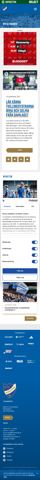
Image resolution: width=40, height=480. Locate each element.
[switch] (35, 248)
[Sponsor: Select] (33, 3)
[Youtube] (4, 460)
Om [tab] (32, 206)
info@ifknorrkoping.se (14, 432)
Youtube (10, 460)
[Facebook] (4, 448)
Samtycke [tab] (7, 206)
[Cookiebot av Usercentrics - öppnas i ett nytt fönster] (29, 200)
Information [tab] (20, 206)
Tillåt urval (20, 277)
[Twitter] (4, 456)
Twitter (9, 456)
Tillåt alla (20, 271)
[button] (8, 159)
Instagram (10, 452)
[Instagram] (4, 452)
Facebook (10, 448)
